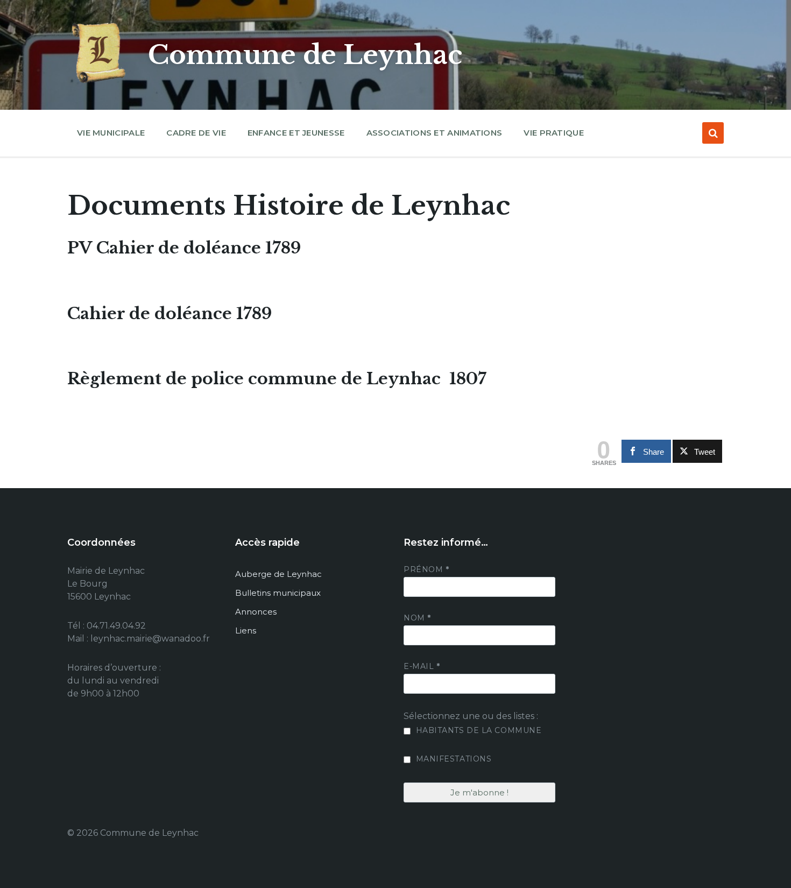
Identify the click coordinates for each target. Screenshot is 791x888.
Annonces (256, 612)
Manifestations (452, 759)
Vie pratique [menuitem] (554, 133)
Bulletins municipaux (278, 593)
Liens (245, 630)
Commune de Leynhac (305, 55)
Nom (417, 618)
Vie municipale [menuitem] (111, 133)
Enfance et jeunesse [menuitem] (296, 133)
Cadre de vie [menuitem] (196, 133)
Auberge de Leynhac (278, 574)
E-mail (422, 666)
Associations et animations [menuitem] (434, 133)
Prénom (426, 569)
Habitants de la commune (477, 730)
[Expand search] (713, 133)
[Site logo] (99, 83)
